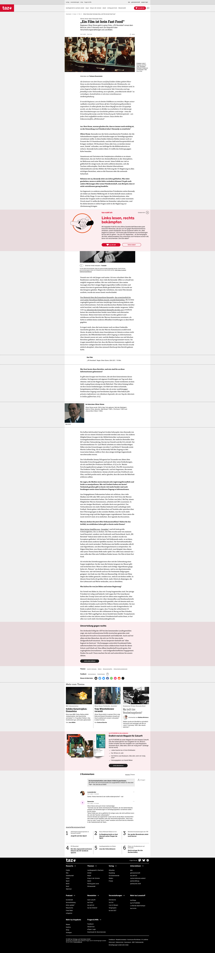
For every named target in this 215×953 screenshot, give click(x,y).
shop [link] (81, 2)
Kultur (74, 14)
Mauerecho (69, 908)
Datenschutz (120, 942)
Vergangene (112, 908)
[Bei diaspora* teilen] (115, 678)
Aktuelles (112, 870)
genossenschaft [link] (135, 2)
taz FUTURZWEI (135, 903)
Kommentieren (92, 674)
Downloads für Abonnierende (96, 932)
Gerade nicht (141, 212)
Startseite (68, 14)
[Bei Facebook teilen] (107, 678)
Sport (67, 881)
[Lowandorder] (82, 793)
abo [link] (129, 2)
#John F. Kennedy (92, 669)
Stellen (111, 878)
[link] (75, 8)
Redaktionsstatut (121, 939)
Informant (112, 942)
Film (79, 14)
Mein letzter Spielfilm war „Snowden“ (94, 529)
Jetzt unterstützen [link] (89, 661)
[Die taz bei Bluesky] (143, 861)
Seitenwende (139, 942)
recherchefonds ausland (137, 878)
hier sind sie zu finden (99, 784)
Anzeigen (69, 932)
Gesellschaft (70, 875)
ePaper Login (91, 929)
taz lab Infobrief (92, 908)
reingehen (69, 913)
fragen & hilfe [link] (87, 2)
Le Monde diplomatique (137, 906)
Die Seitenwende (114, 875)
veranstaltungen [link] (74, 2)
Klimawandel (91, 886)
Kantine (68, 927)
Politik (68, 870)
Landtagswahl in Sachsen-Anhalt (95, 871)
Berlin (68, 884)
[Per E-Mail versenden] (96, 678)
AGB (133, 942)
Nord (67, 886)
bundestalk (69, 900)
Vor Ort (111, 902)
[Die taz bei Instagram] (147, 861)
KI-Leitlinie (144, 939)
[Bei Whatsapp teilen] (111, 678)
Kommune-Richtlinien (134, 939)
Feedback (90, 924)
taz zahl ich (133, 875)
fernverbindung (71, 902)
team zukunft (91, 900)
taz (71, 860)
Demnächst (112, 900)
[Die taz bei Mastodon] (139, 861)
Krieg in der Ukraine (93, 878)
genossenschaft (135, 873)
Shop (67, 930)
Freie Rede (69, 910)
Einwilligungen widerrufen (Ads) (118, 945)
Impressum (128, 942)
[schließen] (147, 212)
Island (89, 881)
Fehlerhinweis (101, 674)
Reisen (68, 924)
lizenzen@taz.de (78, 942)
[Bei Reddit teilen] (119, 678)
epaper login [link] (144, 2)
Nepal (89, 875)
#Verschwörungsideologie (120, 669)
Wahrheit (69, 889)
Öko (67, 873)
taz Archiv (133, 908)
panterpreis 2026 (135, 884)
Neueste (127, 774)
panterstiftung (134, 881)
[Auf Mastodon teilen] (99, 678)
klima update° (70, 905)
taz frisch (90, 902)
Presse (111, 881)
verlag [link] (67, 2)
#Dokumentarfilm (107, 669)
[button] (148, 8)
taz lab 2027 (112, 910)
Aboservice (90, 927)
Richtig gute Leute (93, 884)
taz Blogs (133, 900)
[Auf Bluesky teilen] (103, 678)
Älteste (133, 774)
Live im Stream (113, 905)
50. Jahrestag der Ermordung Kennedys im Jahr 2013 (104, 310)
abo (131, 870)
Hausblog (112, 873)
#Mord (100, 669)
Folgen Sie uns (133, 860)
